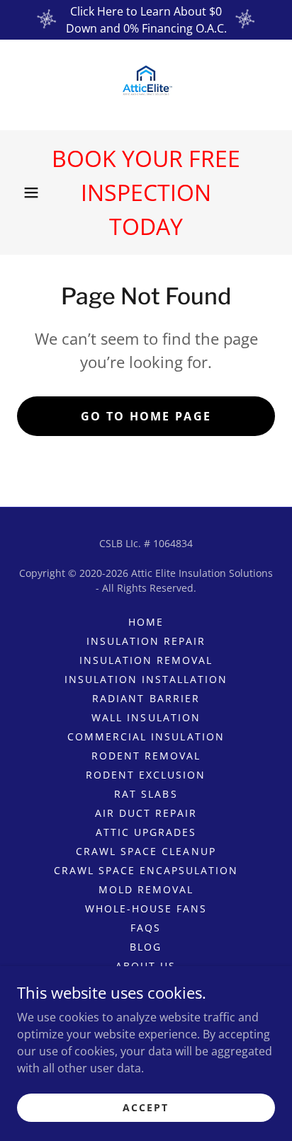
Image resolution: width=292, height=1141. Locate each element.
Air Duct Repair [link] (146, 813)
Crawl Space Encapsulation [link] (146, 870)
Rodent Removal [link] (146, 755)
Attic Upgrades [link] (146, 832)
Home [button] (146, 622)
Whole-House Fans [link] (146, 908)
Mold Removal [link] (146, 889)
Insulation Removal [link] (146, 660)
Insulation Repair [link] (146, 641)
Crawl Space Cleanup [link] (145, 851)
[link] (146, 85)
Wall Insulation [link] (145, 717)
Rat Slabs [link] (145, 794)
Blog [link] (146, 946)
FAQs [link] (145, 927)
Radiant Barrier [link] (145, 698)
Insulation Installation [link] (146, 679)
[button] (31, 192)
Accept (146, 1107)
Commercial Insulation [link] (145, 736)
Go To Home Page (146, 416)
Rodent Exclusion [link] (146, 774)
